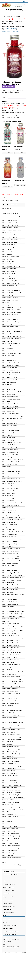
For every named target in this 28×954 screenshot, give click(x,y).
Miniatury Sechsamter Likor (8, 751)
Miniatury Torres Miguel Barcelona (10, 807)
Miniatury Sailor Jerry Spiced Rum (10, 734)
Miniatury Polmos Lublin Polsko (9, 684)
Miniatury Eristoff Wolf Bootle (9, 408)
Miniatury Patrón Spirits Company (10, 664)
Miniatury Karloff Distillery (8, 536)
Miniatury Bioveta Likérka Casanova (11, 293)
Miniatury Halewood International (10, 478)
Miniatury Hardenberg (7, 483)
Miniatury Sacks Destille (7, 732)
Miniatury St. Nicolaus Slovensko (10, 775)
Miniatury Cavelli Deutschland (9, 334)
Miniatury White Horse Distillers (9, 838)
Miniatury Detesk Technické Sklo (10, 377)
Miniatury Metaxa (6, 621)
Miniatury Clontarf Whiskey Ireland (10, 346)
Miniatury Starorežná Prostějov (9, 780)
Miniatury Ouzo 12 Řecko (8, 650)
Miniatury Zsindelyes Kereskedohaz (10, 860)
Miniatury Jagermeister (7, 512)
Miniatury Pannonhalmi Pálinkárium (10, 659)
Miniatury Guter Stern (7, 476)
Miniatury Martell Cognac (8, 606)
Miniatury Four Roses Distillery (9, 425)
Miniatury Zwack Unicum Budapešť (10, 865)
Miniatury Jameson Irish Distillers (10, 517)
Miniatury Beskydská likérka (8, 285)
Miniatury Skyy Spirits (7, 756)
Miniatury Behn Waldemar (8, 271)
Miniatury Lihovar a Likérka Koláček (10, 585)
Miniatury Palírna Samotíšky (8, 657)
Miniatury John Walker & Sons (9, 527)
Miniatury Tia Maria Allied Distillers (10, 802)
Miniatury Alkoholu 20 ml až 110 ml (10, 31)
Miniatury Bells (5, 276)
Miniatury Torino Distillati (8, 804)
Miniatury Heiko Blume (7, 491)
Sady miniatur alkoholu (8, 900)
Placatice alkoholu (7, 903)
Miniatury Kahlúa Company (8, 534)
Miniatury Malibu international (9, 604)
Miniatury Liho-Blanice (7, 582)
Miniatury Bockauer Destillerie (9, 297)
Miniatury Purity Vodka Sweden (9, 703)
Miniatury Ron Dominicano (8, 717)
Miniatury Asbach (6, 252)
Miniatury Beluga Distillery (8, 278)
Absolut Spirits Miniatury (11, 28)
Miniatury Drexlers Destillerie (9, 406)
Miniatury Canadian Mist (8, 329)
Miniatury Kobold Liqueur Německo (10, 551)
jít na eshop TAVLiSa (8, 86)
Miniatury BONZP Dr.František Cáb (10, 309)
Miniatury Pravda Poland (8, 696)
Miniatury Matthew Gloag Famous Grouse (12, 611)
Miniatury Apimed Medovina (9, 242)
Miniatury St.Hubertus (7, 778)
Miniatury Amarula (6, 232)
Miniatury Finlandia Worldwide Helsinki (11, 418)
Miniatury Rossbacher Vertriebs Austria (11, 722)
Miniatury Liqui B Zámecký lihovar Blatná (12, 594)
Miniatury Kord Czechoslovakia (9, 556)
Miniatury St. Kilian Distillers (8, 773)
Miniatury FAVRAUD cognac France (10, 413)
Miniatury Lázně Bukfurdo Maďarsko (11, 575)
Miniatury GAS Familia (7, 440)
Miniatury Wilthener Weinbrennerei (10, 845)
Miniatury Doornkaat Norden (9, 396)
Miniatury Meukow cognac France (10, 623)
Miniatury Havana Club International (11, 486)
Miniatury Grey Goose (7, 469)
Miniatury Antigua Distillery (8, 237)
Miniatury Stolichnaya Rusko (9, 783)
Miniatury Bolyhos (6, 305)
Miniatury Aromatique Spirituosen (10, 247)
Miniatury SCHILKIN (6, 741)
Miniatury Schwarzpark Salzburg (10, 746)
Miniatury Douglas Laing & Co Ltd (10, 399)
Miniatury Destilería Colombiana (10, 365)
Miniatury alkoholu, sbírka (9, 893)
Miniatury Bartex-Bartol (7, 264)
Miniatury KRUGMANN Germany (10, 558)
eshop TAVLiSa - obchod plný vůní (18, 953)
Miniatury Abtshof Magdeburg (9, 220)
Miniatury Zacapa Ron (7, 855)
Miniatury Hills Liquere (7, 500)
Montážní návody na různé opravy (11, 931)
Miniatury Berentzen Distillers (9, 283)
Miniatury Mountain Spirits (8, 633)
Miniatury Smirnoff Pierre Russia (10, 761)
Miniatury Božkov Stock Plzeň (9, 314)
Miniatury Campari (6, 324)
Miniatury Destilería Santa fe (9, 367)
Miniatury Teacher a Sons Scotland (10, 792)
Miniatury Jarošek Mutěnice (8, 522)
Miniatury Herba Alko (7, 498)
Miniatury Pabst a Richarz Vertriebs (10, 652)
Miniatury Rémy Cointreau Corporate (11, 710)
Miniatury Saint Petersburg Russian (10, 737)
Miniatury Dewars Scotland (8, 379)
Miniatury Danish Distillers (8, 358)
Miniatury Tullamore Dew (8, 814)
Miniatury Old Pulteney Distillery (10, 647)
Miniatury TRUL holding (7, 812)
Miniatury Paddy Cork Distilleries (10, 655)
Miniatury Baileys (6, 259)
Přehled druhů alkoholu (8, 887)
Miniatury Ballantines (7, 261)
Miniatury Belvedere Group (8, 280)
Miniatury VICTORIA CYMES (8, 831)
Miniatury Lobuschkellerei (8, 597)
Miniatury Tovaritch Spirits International (11, 809)
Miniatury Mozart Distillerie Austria (10, 635)
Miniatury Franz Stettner (8, 428)
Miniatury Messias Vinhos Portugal (10, 618)
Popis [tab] (4, 97)
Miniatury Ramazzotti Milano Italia (10, 708)
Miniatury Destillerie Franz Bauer (10, 372)
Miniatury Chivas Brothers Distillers (10, 338)
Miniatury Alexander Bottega (9, 225)
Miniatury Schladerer (7, 744)
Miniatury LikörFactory (7, 592)
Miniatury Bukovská (6, 317)
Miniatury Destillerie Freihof (8, 375)
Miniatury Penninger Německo (9, 667)
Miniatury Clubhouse (7, 348)
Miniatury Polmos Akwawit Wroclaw (11, 676)
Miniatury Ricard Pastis (7, 713)
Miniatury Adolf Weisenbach (9, 223)
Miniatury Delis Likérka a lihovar (10, 363)
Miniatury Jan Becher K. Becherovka (11, 519)
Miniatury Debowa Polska (8, 360)
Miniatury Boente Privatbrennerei (10, 300)
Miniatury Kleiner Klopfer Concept (10, 548)
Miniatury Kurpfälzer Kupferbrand (10, 563)
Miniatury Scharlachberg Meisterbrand (11, 739)
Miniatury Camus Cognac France (10, 326)
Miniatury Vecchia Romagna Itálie (10, 828)
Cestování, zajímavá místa (9, 919)
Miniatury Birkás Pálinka (8, 295)
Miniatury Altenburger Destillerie (10, 227)
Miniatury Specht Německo (8, 768)
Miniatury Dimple (6, 384)
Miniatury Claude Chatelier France (10, 343)
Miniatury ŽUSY (5, 862)
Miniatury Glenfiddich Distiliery (9, 449)
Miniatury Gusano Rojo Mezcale (10, 474)
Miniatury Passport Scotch (8, 662)
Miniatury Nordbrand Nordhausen (10, 640)
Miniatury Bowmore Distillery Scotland (11, 312)
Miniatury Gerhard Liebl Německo (10, 445)
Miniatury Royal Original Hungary (10, 725)
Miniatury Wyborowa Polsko (9, 850)
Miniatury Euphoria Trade (8, 411)
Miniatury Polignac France (8, 674)
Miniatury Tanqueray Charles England (11, 790)
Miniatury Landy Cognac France (9, 573)
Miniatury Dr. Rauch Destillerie (9, 404)
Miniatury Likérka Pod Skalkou (9, 589)
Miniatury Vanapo (6, 824)
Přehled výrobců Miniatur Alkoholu (10, 200)
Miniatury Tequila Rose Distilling (10, 795)
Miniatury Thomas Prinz (8, 799)
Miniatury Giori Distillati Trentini (9, 447)
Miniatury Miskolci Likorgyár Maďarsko (11, 626)
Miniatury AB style (6, 208)
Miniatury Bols (5, 302)
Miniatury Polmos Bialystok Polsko (10, 679)
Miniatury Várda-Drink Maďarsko (10, 826)
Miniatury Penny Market (8, 669)
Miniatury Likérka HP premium (9, 587)
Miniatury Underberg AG (8, 819)
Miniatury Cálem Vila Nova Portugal (10, 322)
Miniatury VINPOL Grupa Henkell (10, 833)
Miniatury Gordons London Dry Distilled (11, 459)
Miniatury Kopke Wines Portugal (10, 553)
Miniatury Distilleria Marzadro (9, 389)
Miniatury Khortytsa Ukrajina (9, 544)
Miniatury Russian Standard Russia (10, 729)
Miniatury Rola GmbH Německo (10, 715)
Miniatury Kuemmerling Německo (10, 560)
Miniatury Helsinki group (8, 493)
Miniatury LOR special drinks (9, 599)
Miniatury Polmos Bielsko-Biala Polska (11, 681)
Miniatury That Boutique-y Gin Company (12, 797)
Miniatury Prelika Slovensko (8, 698)
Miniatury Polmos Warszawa (9, 688)
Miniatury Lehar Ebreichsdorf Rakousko (11, 577)
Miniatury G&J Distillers (7, 437)
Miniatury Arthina (6, 249)
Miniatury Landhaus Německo (9, 570)
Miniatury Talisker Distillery (8, 787)
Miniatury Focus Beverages (8, 423)
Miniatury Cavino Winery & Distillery (10, 336)
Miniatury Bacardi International (9, 256)
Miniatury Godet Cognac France (10, 457)
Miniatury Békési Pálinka (8, 273)
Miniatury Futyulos (6, 435)
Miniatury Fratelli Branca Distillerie (10, 430)
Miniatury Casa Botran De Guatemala (11, 331)
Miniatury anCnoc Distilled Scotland (10, 235)
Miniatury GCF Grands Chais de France (11, 442)
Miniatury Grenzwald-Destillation (10, 464)
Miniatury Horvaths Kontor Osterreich (11, 503)
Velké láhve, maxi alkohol (9, 906)
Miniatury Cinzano (6, 341)
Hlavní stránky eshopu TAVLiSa (10, 874)
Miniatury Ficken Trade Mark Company (11, 416)
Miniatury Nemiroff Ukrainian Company (11, 638)
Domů (3, 198)
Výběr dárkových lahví (8, 912)
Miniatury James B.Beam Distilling (10, 515)
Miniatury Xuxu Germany (8, 853)
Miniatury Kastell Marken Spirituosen (11, 539)
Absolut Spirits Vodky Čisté (9, 213)
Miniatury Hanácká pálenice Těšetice (11, 481)
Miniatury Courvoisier (7, 351)
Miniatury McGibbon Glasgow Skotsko (11, 616)
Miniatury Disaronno (7, 387)
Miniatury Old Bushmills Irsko (9, 643)
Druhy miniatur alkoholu (9, 897)
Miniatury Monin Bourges (8, 628)
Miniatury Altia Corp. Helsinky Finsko (11, 230)
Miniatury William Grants (8, 840)
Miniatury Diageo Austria (8, 382)
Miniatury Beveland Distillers (9, 288)
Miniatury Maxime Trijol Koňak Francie (11, 614)
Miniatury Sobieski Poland (8, 763)
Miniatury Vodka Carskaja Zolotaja (10, 836)
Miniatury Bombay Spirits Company (10, 307)
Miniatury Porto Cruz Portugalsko (10, 691)
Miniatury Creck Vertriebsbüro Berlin (11, 353)
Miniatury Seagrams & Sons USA (10, 749)
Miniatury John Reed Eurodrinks (9, 524)
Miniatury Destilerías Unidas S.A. (10, 370)
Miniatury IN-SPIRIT (6, 507)
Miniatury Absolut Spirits (13, 92)
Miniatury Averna (6, 254)
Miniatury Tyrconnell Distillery (9, 816)
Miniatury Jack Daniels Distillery (9, 510)
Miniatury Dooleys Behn (8, 394)
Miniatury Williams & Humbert (9, 843)
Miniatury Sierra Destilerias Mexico (10, 754)
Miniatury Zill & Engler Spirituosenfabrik (11, 857)
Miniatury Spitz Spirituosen (8, 770)
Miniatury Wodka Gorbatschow (9, 848)
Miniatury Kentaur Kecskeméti (9, 541)
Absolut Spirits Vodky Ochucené (11, 216)
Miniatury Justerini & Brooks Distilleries (11, 532)
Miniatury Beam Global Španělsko (10, 266)
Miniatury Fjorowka (6, 420)
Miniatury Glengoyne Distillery (9, 452)
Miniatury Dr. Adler (6, 401)
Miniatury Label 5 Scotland (8, 565)
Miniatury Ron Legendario (8, 720)
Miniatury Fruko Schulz (7, 433)
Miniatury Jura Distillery (7, 529)
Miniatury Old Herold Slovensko (9, 645)
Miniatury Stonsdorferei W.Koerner (10, 785)
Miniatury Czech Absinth (8, 355)
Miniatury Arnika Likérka (8, 244)
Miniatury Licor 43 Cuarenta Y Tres (10, 580)
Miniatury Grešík (6, 466)
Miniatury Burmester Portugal (9, 319)
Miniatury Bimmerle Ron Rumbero (10, 290)
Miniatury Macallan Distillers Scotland (11, 601)
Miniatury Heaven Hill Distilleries (10, 488)
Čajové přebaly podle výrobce (10, 925)
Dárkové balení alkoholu (9, 890)
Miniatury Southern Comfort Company (11, 766)
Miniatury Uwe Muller (7, 821)
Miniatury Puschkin (6, 705)
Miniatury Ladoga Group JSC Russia (10, 568)
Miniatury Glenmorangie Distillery (10, 454)
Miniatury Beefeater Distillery (9, 268)
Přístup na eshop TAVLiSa (9, 878)
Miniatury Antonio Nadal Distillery (10, 239)
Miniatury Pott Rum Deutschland (10, 693)
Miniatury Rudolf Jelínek (7, 727)
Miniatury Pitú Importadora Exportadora (12, 672)
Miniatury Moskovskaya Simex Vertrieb (11, 631)
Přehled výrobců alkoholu (9, 884)
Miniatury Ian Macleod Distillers (9, 505)
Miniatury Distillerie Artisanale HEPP (11, 392)
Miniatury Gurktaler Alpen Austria (10, 471)
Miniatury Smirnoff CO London (9, 758)
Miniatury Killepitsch (7, 546)
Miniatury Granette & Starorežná (10, 461)
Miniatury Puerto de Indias (8, 700)
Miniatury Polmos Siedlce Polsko (10, 686)
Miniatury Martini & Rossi (8, 609)
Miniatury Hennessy (6, 495)
